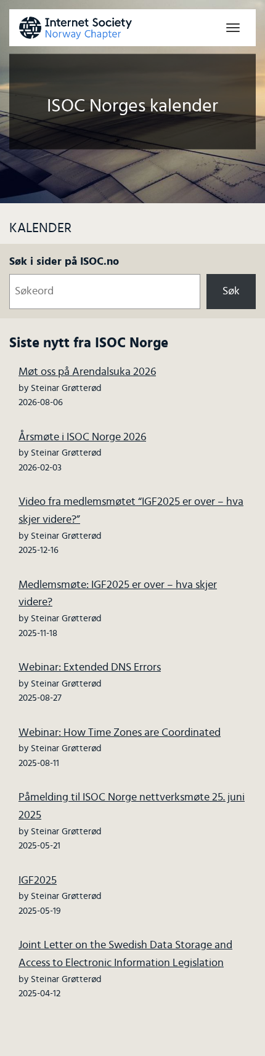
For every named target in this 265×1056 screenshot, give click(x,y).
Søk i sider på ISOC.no (64, 261)
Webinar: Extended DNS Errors (89, 667)
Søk (231, 291)
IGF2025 (37, 880)
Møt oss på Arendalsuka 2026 (87, 371)
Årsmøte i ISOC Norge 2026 (82, 437)
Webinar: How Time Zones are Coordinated (119, 732)
